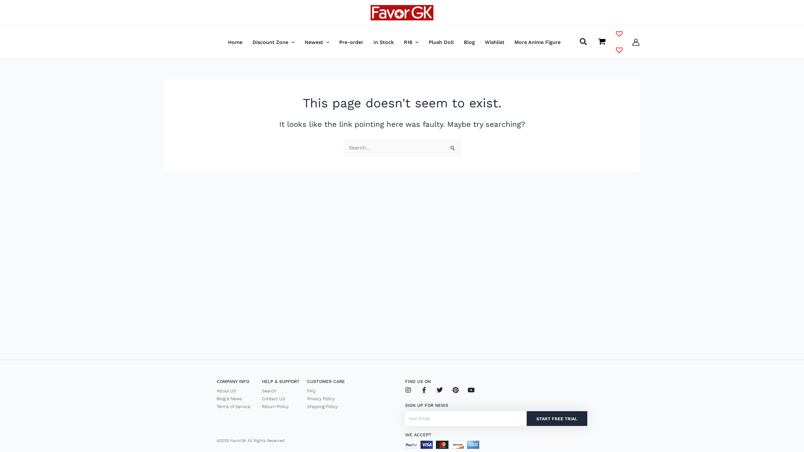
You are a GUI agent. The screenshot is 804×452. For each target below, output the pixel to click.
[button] (291, 42)
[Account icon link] (636, 42)
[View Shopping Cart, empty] (601, 42)
